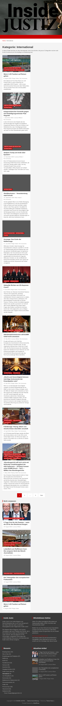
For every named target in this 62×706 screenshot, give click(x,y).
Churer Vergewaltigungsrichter (12, 693)
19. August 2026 (8, 526)
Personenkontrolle (7, 682)
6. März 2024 (7, 472)
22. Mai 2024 (7, 339)
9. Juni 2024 (7, 289)
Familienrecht (8, 518)
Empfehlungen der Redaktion (12, 67)
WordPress (36, 703)
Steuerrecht (17, 458)
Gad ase (4, 665)
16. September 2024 (9, 197)
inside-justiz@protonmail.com (40, 636)
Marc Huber (18, 197)
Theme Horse (50, 700)
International (20, 70)
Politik (6, 235)
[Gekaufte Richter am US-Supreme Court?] (16, 274)
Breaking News (8, 452)
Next (41, 495)
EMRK (5, 330)
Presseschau (17, 420)
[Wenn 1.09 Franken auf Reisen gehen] (16, 63)
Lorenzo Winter (18, 117)
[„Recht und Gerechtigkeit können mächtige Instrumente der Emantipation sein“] (16, 366)
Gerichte (6, 281)
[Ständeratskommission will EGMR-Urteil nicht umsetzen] (16, 324)
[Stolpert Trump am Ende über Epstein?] (16, 142)
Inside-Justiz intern (7, 671)
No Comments (23, 78)
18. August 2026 (8, 555)
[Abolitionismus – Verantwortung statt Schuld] (16, 182)
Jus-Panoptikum (6, 675)
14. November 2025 (9, 156)
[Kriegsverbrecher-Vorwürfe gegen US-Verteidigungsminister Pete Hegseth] (16, 101)
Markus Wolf (14, 472)
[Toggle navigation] (4, 37)
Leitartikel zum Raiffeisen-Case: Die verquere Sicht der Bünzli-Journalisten (15, 551)
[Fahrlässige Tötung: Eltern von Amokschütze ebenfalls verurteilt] (16, 416)
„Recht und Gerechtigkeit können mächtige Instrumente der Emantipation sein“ (16, 379)
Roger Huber (15, 78)
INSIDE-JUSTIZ (20, 700)
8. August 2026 (7, 78)
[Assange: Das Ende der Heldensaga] (16, 228)
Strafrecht (16, 373)
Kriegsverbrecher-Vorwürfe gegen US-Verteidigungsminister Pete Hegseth (16, 113)
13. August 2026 (8, 582)
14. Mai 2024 (7, 383)
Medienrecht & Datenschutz (9, 680)
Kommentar (5, 678)
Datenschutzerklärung (33, 700)
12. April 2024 (7, 431)
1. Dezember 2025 (8, 117)
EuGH (5, 456)
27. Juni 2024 (7, 243)
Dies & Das (5, 654)
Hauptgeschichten (9, 70)
